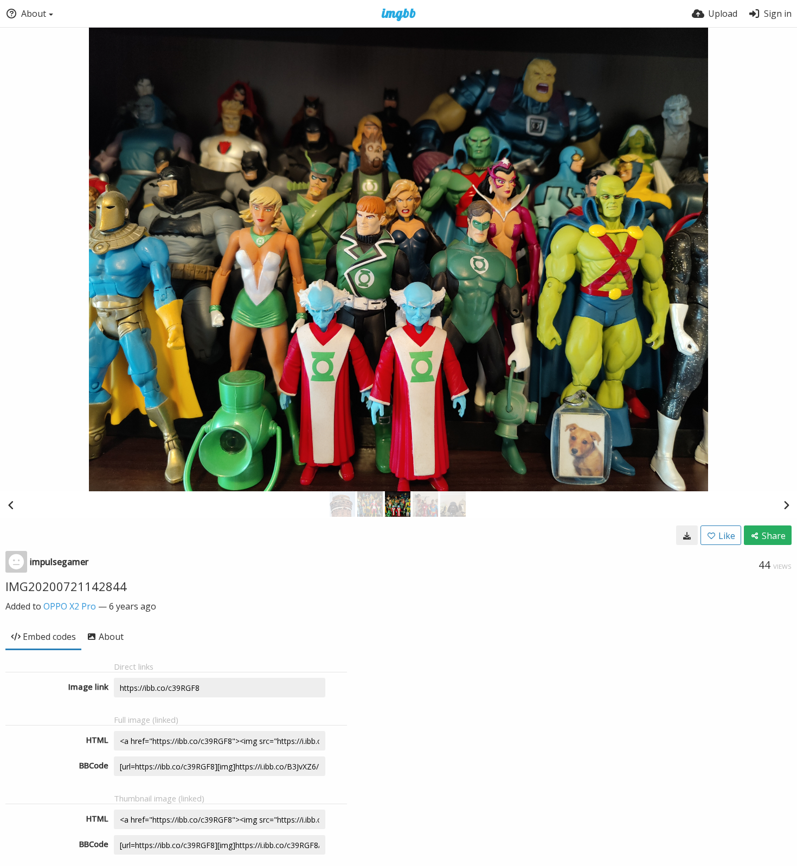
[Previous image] (11, 505)
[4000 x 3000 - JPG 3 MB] (687, 535)
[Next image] (786, 505)
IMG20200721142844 (66, 586)
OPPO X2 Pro (69, 606)
